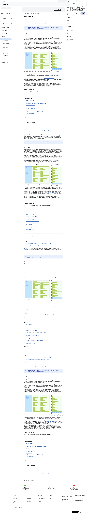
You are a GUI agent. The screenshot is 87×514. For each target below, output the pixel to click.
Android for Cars (40, 499)
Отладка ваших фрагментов (30, 113)
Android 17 (51, 495)
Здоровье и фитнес (28, 498)
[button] (5, 13)
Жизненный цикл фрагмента (30, 105)
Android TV (39, 501)
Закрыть (77, 13)
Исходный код (15, 499)
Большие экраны (40, 495)
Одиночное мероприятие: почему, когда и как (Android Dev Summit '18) (38, 243)
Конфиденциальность (29, 501)
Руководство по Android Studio (67, 496)
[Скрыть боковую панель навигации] (11, 512)
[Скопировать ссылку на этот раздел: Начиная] (29, 93)
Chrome (29, 507)
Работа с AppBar (29, 110)
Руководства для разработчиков (67, 497)
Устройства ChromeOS (41, 498)
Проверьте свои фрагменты (30, 229)
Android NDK (64, 502)
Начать (83, 13)
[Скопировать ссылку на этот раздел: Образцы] (29, 117)
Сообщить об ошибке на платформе (80, 495)
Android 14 (51, 499)
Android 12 (51, 502)
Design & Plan (32, 13)
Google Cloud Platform (39, 507)
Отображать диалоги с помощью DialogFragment (34, 111)
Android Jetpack (41, 27)
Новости (14, 501)
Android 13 (51, 501)
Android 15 (51, 498)
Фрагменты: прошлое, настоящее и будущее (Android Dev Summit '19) (37, 130)
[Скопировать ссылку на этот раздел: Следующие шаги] (34, 89)
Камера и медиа (28, 499)
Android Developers (26, 13)
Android (14, 495)
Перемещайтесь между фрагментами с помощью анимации (36, 103)
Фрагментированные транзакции (31, 101)
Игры (26, 495)
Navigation (49, 27)
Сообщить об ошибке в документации (78, 497)
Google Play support (77, 499)
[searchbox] (6, 8)
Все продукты (47, 507)
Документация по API (65, 499)
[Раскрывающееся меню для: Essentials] (14, 1)
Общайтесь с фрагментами (30, 108)
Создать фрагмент (29, 95)
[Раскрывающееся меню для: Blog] (41, 1)
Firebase (33, 507)
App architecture (4, 4)
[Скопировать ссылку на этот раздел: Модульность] (32, 33)
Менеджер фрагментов (30, 100)
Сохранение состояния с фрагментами (32, 106)
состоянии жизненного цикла (49, 78)
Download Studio (64, 500)
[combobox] (62, 1)
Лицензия (22, 511)
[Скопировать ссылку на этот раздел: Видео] (28, 127)
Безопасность (15, 498)
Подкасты (14, 504)
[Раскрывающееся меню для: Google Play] (35, 1)
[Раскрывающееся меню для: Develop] (28, 1)
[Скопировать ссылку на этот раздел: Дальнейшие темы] (33, 98)
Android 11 (51, 504)
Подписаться (75, 511)
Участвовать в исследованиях (79, 500)
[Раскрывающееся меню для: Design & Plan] (22, 1)
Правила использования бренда (30, 511)
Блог (14, 502)
